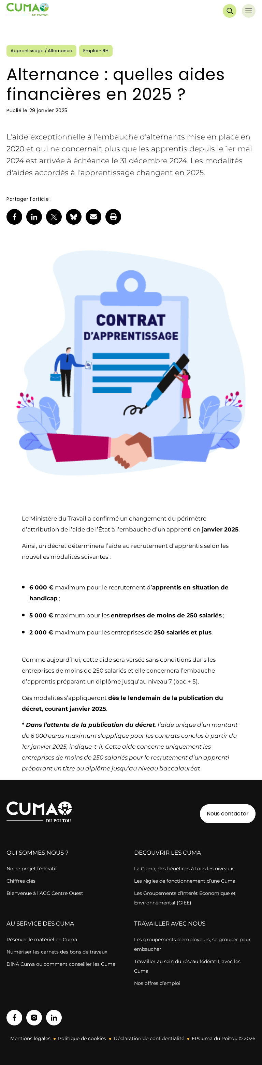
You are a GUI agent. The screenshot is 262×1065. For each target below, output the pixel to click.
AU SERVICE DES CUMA (40, 923)
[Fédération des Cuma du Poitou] (27, 11)
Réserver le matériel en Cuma (41, 939)
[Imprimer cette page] (113, 217)
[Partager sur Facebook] (14, 217)
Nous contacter (228, 813)
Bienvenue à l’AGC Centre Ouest (44, 893)
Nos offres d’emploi (157, 983)
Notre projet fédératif (31, 869)
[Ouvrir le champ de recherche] (229, 11)
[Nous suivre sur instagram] (34, 1017)
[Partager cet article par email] (93, 217)
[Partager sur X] (54, 217)
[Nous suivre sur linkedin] (54, 1017)
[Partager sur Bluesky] (74, 217)
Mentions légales (30, 1038)
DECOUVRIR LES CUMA (167, 852)
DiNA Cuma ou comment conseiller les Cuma (60, 964)
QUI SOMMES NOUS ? (37, 852)
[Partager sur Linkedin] (34, 217)
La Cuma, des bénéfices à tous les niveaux (183, 869)
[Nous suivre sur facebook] (14, 1017)
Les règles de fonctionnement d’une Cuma (184, 881)
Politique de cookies (82, 1038)
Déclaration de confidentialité (149, 1038)
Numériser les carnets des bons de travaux (56, 952)
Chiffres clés (20, 881)
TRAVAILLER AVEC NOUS (169, 923)
